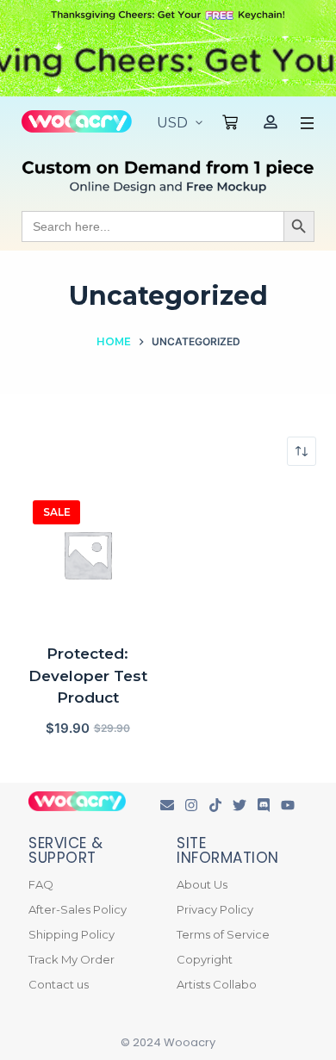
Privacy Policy (215, 909)
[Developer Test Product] (87, 555)
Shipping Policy (71, 934)
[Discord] (264, 805)
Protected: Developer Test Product (87, 675)
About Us (202, 884)
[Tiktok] (215, 805)
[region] (168, 62)
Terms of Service (223, 934)
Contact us (58, 984)
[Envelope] (167, 805)
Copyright (205, 959)
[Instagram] (191, 805)
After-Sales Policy (77, 909)
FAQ (40, 884)
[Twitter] (239, 805)
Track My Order (71, 959)
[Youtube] (288, 805)
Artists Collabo (217, 984)
